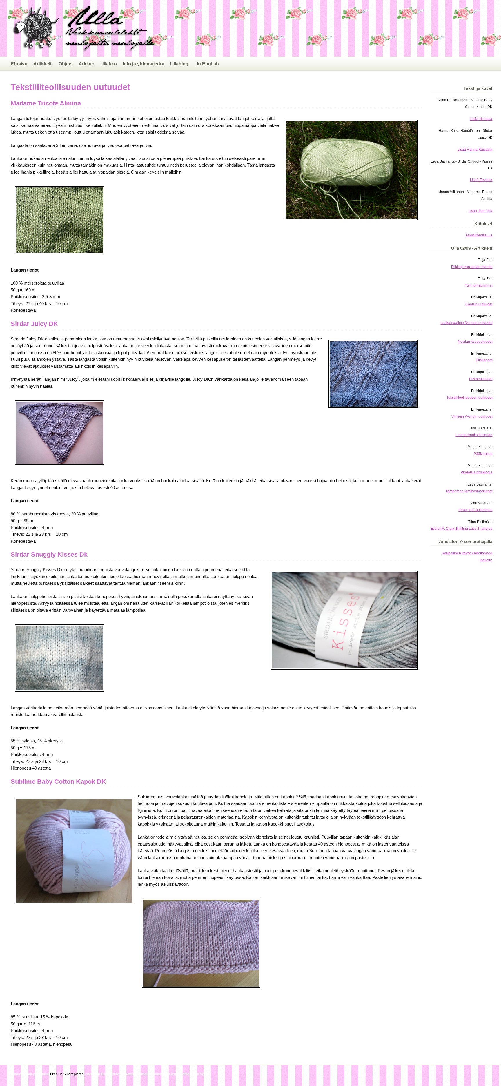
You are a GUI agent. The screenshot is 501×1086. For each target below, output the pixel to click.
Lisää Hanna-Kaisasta (474, 149)
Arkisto (87, 63)
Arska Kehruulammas (475, 510)
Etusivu (19, 63)
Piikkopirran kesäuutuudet (471, 267)
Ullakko (108, 63)
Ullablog (179, 63)
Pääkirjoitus (483, 453)
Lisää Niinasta (481, 119)
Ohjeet (66, 63)
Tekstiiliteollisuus (479, 235)
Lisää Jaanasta (480, 210)
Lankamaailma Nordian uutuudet (466, 323)
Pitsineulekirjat (480, 379)
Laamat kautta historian (473, 435)
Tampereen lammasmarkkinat (469, 491)
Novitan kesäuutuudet (475, 341)
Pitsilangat (484, 360)
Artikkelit (43, 63)
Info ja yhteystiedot (143, 63)
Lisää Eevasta (481, 180)
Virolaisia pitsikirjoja (476, 472)
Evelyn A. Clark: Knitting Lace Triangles (461, 528)
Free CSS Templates (67, 1074)
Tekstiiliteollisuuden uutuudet (469, 397)
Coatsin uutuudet (478, 304)
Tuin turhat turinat (478, 285)
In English (208, 63)
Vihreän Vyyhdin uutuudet (471, 416)
